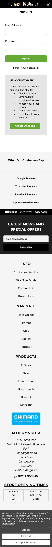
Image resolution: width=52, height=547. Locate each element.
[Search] (10, 4)
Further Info (26, 288)
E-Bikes (26, 365)
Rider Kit (26, 405)
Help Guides (26, 315)
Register (26, 346)
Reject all (26, 536)
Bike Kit (26, 397)
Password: (11, 41)
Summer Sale (26, 381)
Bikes (26, 373)
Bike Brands (26, 389)
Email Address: (13, 25)
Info (26, 264)
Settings (26, 529)
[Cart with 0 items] (47, 4)
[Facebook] (41, 212)
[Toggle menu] (4, 4)
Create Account (25, 125)
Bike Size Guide (26, 280)
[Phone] (37, 4)
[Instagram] (26, 212)
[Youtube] (10, 212)
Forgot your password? (26, 67)
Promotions (26, 296)
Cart (26, 330)
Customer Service (26, 272)
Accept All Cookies (26, 542)
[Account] (42, 4)
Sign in (26, 338)
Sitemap (26, 323)
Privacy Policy (8, 523)
